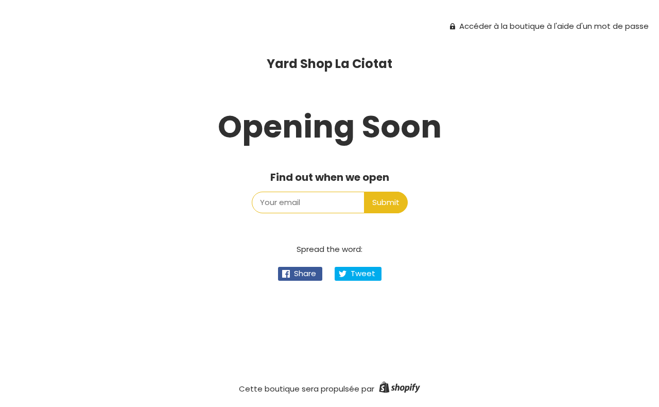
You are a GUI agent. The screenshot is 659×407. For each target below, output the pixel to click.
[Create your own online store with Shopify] (398, 388)
